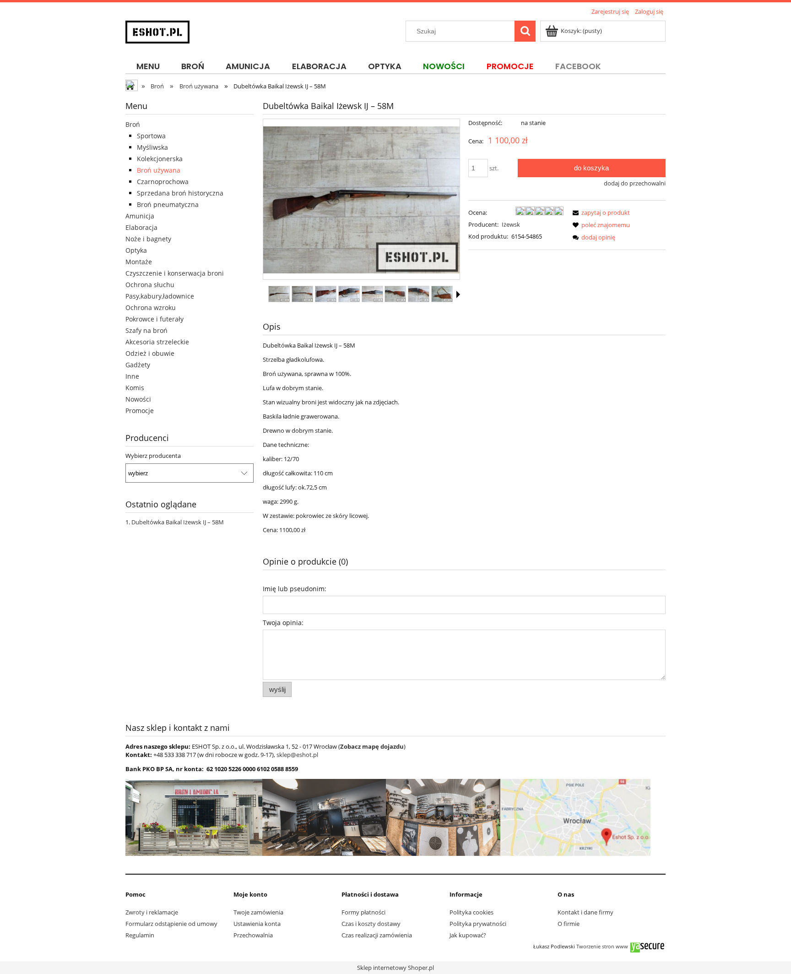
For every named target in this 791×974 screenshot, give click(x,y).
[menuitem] (147, 66)
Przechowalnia (253, 935)
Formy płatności (363, 912)
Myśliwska (152, 147)
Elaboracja (141, 227)
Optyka (136, 250)
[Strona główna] (157, 30)
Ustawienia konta (257, 924)
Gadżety (137, 364)
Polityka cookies (471, 912)
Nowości (138, 399)
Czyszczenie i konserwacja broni (174, 273)
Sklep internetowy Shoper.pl (395, 967)
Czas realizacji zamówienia (376, 935)
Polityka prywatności (478, 924)
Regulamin (139, 935)
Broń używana (158, 170)
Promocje (139, 410)
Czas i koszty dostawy (371, 924)
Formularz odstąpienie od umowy (171, 924)
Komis (134, 387)
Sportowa (151, 135)
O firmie (569, 924)
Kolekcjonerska (160, 158)
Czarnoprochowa (163, 181)
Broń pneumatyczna (168, 204)
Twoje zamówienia (258, 912)
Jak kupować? (468, 935)
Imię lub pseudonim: (294, 588)
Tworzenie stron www (602, 946)
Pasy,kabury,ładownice (159, 296)
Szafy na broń (146, 330)
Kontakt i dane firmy (585, 912)
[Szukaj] (525, 31)
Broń (132, 124)
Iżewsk (511, 224)
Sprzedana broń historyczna (180, 193)
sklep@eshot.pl (297, 755)
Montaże (138, 261)
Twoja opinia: (283, 622)
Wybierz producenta (153, 455)
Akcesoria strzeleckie (157, 341)
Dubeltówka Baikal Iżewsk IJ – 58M (177, 522)
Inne (132, 376)
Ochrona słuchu (149, 284)
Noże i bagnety (148, 238)
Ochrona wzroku (150, 307)
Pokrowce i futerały (154, 319)
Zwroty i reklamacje (151, 912)
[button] (458, 294)
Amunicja (139, 216)
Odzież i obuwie (149, 353)
